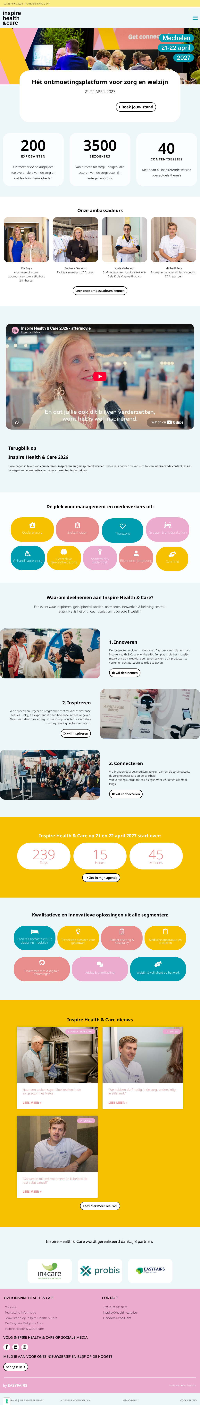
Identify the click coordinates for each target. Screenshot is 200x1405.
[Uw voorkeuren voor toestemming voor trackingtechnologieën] (7, 1401)
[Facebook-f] (6, 1347)
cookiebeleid (188, 1400)
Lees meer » (32, 1102)
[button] (136, 107)
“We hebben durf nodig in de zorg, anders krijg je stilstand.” (142, 1091)
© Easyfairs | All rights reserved (23, 1400)
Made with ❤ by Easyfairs (182, 1385)
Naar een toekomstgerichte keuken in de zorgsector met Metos (52, 1091)
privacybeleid (130, 1400)
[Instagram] (24, 1347)
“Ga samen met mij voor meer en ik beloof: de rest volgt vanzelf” (55, 1181)
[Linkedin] (15, 1347)
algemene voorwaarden (75, 1400)
